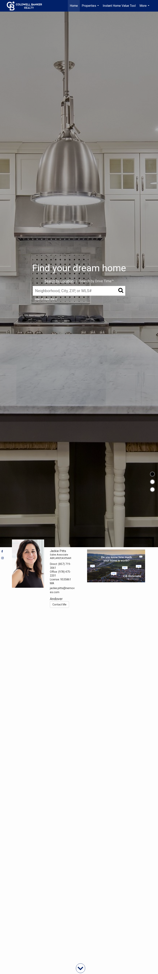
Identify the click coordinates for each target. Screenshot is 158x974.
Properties (91, 8)
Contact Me (59, 604)
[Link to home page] (26, 6)
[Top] (152, 474)
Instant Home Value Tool (119, 6)
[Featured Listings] (152, 481)
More (145, 8)
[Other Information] (152, 489)
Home (74, 6)
